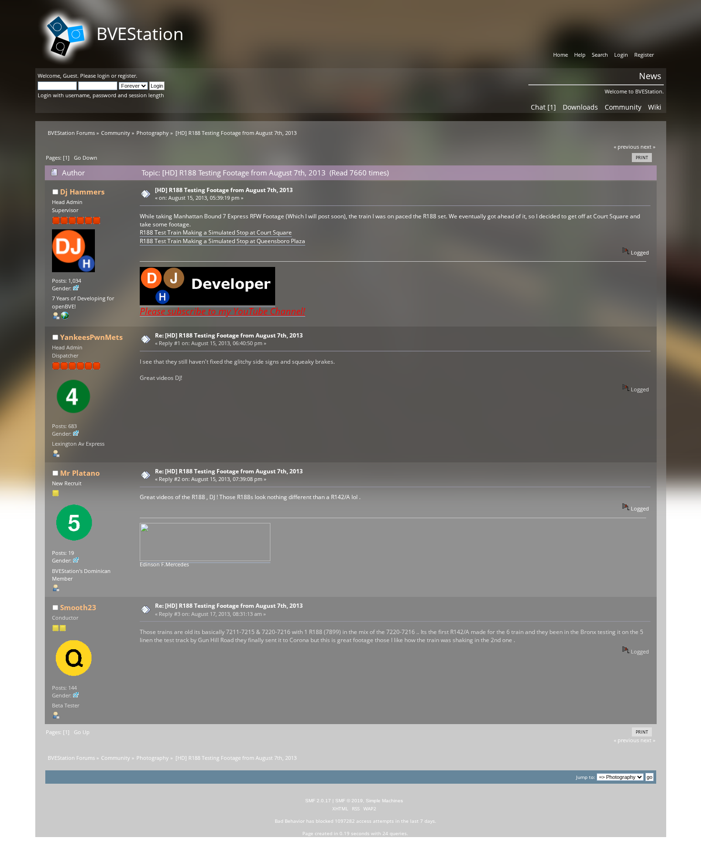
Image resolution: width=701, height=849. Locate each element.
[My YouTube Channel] (65, 317)
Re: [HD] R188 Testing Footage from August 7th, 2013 (229, 335)
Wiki (654, 107)
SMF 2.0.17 (318, 800)
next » (647, 146)
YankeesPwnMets (91, 337)
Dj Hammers (82, 191)
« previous (626, 146)
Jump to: (585, 777)
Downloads (580, 107)
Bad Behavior (290, 821)
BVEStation (140, 33)
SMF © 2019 (349, 800)
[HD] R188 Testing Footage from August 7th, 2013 (224, 190)
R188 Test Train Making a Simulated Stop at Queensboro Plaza (222, 241)
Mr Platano (80, 473)
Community (623, 107)
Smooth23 (78, 607)
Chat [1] (543, 107)
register (127, 75)
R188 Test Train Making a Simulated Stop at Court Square (216, 232)
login (103, 75)
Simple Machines (384, 800)
